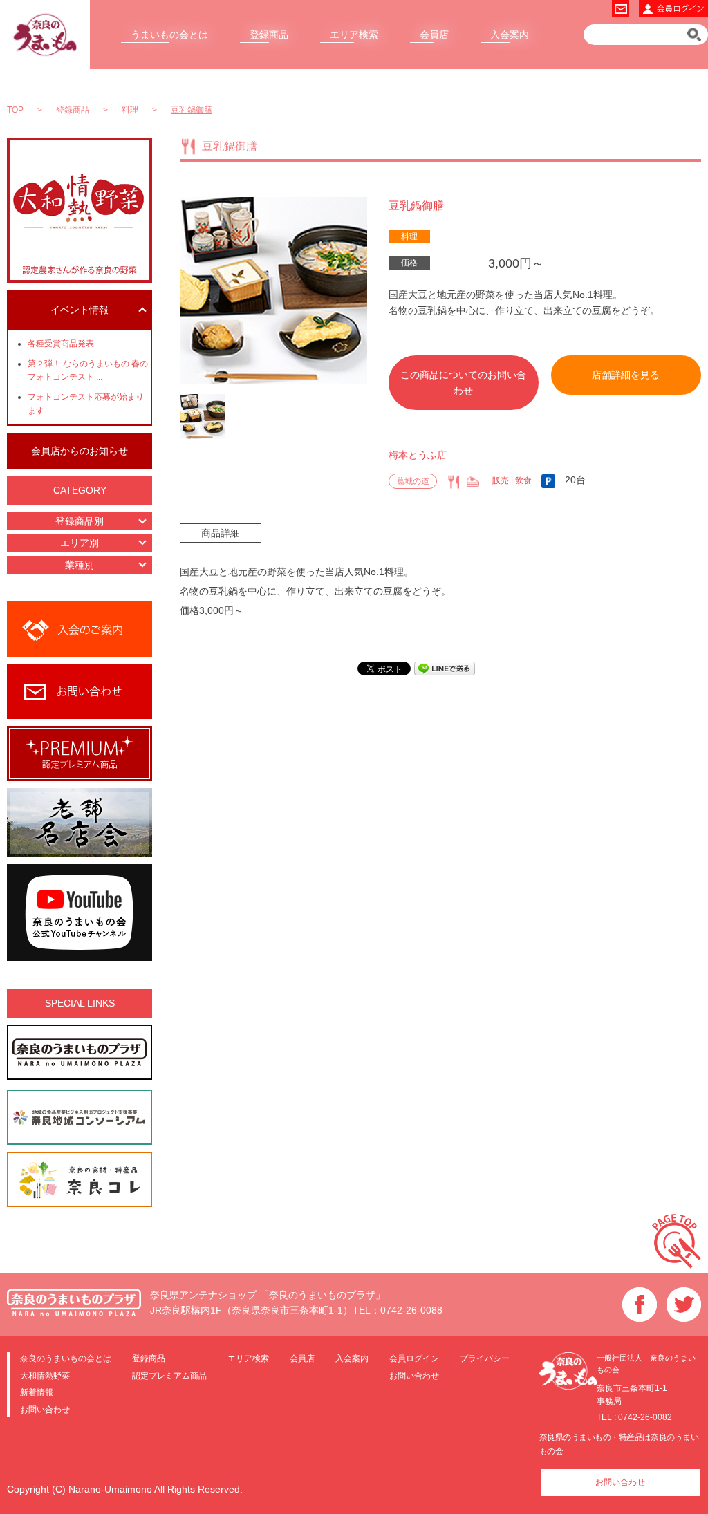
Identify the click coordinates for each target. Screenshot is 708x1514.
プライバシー (485, 1358)
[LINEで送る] (444, 667)
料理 (409, 236)
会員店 (434, 34)
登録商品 (269, 34)
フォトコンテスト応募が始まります (86, 403)
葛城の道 (412, 481)
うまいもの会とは (169, 34)
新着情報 (36, 1391)
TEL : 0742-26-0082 (634, 1417)
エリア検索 (354, 34)
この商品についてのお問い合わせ (463, 382)
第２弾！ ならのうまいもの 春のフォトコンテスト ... (88, 370)
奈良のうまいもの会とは (65, 1358)
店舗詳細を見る (626, 374)
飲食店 (453, 482)
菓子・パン (473, 482)
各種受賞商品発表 (61, 343)
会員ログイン (414, 1358)
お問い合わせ (45, 1409)
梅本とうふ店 (418, 454)
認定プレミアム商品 (169, 1375)
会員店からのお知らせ (79, 450)
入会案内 (509, 34)
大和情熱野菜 (45, 1375)
